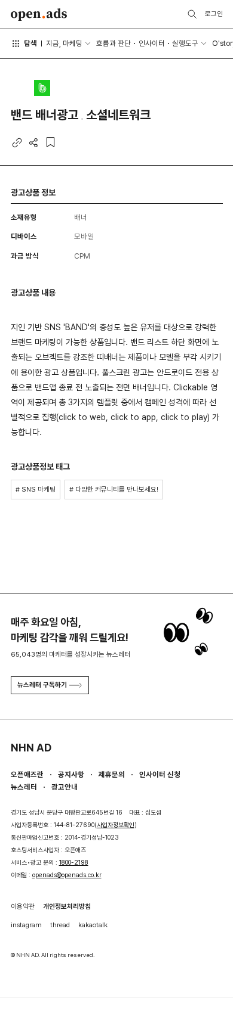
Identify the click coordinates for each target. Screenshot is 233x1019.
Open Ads (39, 14)
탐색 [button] (30, 43)
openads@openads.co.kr (67, 875)
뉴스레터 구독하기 (42, 685)
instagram (26, 925)
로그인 (214, 14)
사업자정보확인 (115, 825)
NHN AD (31, 747)
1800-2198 (73, 862)
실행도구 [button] (185, 43)
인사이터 (152, 43)
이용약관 (23, 906)
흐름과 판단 (113, 43)
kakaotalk (93, 925)
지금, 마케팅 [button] (64, 43)
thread (60, 925)
